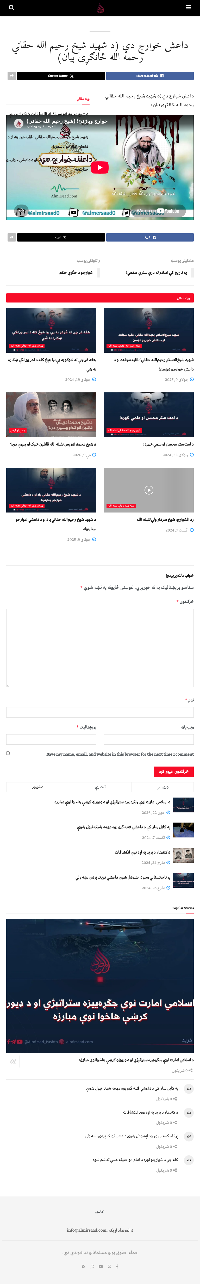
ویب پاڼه (187, 727)
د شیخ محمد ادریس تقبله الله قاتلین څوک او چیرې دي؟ (53, 444)
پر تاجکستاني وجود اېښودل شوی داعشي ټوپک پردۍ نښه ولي (123, 877)
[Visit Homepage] (100, 8)
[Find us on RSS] (83, 1267)
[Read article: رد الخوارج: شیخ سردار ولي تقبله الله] (149, 490)
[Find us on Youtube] (101, 1267)
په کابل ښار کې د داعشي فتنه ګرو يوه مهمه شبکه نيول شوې (123, 827)
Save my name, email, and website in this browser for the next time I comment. (120, 754)
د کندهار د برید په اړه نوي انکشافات (142, 852)
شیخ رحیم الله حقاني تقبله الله (124, 346)
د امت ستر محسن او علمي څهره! (168, 444)
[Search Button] (11, 8)
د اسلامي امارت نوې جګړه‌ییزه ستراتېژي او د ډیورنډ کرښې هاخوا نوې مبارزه (112, 802)
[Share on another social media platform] (12, 76)
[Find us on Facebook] (117, 1267)
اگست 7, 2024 (177, 530)
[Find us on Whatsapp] (92, 1267)
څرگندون (185, 602)
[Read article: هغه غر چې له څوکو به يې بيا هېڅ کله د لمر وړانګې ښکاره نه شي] (51, 330)
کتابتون (99, 1212)
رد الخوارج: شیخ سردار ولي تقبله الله (165, 519)
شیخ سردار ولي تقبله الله (121, 506)
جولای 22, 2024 (176, 455)
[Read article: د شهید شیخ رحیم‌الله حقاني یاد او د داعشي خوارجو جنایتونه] (51, 490)
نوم (189, 700)
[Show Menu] (188, 8)
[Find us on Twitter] (109, 1267)
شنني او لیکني (17, 430)
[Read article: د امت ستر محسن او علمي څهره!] (149, 414)
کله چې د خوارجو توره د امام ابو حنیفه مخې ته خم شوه (135, 1160)
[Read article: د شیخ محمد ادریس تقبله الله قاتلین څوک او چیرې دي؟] (51, 414)
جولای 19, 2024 (78, 380)
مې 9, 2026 (82, 455)
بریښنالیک (86, 727)
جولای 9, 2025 (177, 380)
